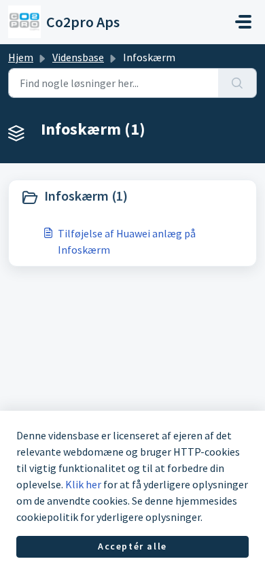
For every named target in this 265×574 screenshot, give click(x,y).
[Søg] (237, 83)
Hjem (20, 57)
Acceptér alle (132, 546)
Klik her (83, 484)
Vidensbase (78, 57)
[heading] (132, 197)
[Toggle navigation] (243, 22)
